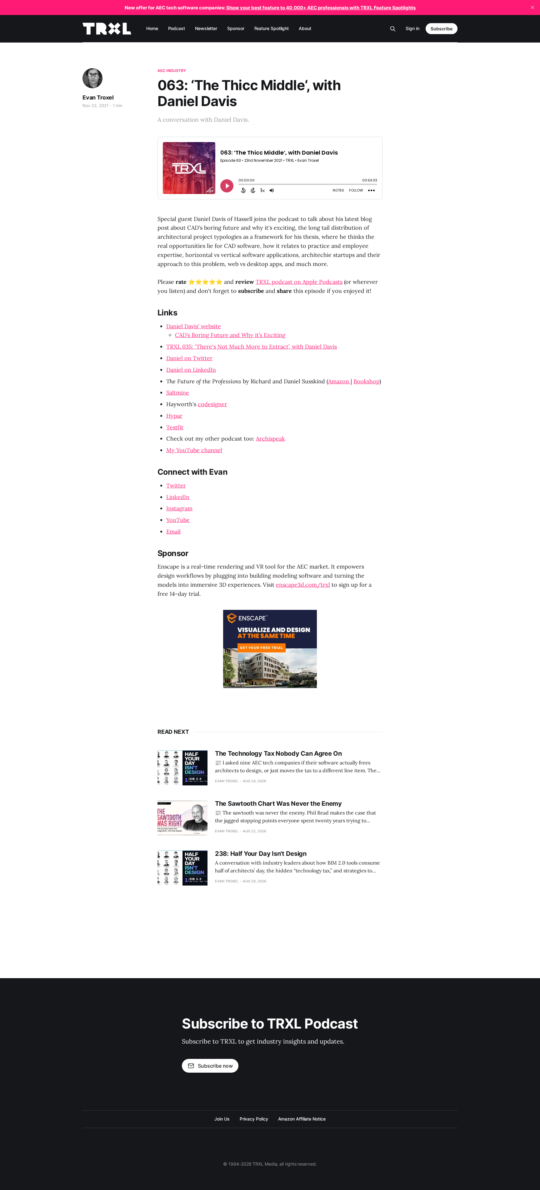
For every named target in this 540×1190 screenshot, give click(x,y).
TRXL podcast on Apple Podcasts (299, 281)
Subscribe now (215, 1066)
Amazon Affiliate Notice (302, 1118)
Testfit (174, 427)
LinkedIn (177, 497)
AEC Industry (172, 70)
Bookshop (366, 381)
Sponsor (235, 28)
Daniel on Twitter (189, 358)
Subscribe (441, 28)
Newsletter (206, 28)
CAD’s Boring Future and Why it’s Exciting (230, 335)
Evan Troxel (98, 97)
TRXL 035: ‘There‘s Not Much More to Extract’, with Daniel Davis (251, 346)
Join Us (221, 1118)
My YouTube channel (194, 450)
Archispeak (270, 438)
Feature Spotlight (271, 28)
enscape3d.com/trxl (303, 584)
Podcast (176, 28)
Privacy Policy (254, 1118)
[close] (533, 8)
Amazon (339, 381)
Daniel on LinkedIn (191, 369)
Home (152, 28)
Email (173, 531)
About (305, 28)
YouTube (178, 519)
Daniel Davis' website (193, 326)
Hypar (174, 415)
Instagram (179, 508)
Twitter (176, 485)
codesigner (212, 404)
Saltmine (177, 392)
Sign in (412, 28)
